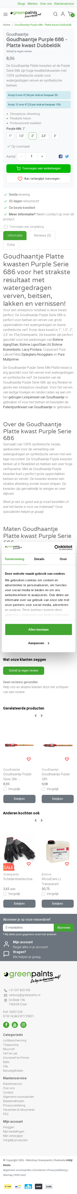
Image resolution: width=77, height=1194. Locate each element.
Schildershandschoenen (19, 879)
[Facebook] (60, 156)
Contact (8, 1092)
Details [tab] (39, 559)
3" (55, 136)
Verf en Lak (10, 1053)
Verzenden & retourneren (19, 1109)
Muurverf (9, 1049)
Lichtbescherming (14, 1040)
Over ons (46, 4)
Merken (33, 4)
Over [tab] (63, 559)
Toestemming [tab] (14, 559)
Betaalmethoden (13, 1101)
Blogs (21, 4)
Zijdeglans (28, 354)
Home (6, 24)
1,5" (21, 136)
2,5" (43, 136)
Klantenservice (64, 4)
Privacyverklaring (14, 1105)
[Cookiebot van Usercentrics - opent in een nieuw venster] (54, 547)
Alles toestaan (38, 629)
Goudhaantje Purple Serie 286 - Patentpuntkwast (17, 777)
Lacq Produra (31, 349)
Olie (5, 1066)
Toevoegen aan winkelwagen (41, 168)
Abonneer (63, 927)
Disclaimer (39, 1170)
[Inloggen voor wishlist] (28, 759)
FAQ (5, 1114)
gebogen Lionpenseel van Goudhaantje (36, 397)
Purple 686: (15, 128)
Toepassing (10, 1044)
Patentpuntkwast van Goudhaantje (27, 407)
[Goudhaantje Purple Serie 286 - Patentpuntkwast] (19, 745)
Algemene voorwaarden (18, 1096)
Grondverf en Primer (16, 1057)
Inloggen (8, 1127)
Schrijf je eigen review (19, 51)
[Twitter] (67, 156)
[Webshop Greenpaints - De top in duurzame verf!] (25, 14)
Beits (6, 1062)
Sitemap (8, 1175)
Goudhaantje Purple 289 (56, 776)
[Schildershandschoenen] (19, 850)
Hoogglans (45, 354)
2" (32, 136)
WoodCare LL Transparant (51, 881)
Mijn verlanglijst (13, 1135)
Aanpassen (36, 643)
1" (10, 136)
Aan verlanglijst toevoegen (41, 178)
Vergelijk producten (15, 1140)
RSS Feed (20, 1175)
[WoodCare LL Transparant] (58, 850)
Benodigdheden (13, 1070)
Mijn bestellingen (13, 1131)
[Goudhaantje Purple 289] (58, 745)
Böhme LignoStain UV (35, 345)
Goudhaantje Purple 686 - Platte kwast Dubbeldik (43, 24)
